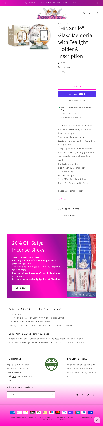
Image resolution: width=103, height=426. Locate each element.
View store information (71, 117)
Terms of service (86, 417)
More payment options (77, 100)
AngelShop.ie (21, 417)
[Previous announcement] (5, 3)
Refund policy (61, 417)
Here (14, 376)
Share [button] (63, 199)
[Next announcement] (98, 3)
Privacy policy (73, 417)
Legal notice (61, 420)
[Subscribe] (52, 394)
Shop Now (21, 288)
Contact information (47, 420)
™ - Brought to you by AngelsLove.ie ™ (39, 417)
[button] (6, 13)
